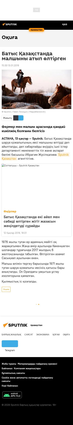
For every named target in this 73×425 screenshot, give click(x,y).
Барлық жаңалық (11, 334)
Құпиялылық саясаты (13, 373)
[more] (67, 232)
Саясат (28, 334)
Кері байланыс (10, 385)
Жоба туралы (9, 363)
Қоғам (56, 334)
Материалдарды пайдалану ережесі (37, 363)
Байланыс (7, 368)
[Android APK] (12, 395)
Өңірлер (10, 211)
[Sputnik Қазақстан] (10, 25)
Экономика (42, 334)
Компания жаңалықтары (27, 368)
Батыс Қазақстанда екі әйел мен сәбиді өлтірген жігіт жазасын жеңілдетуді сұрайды (32, 221)
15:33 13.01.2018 (10, 65)
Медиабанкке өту (37, 111)
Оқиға (6, 289)
